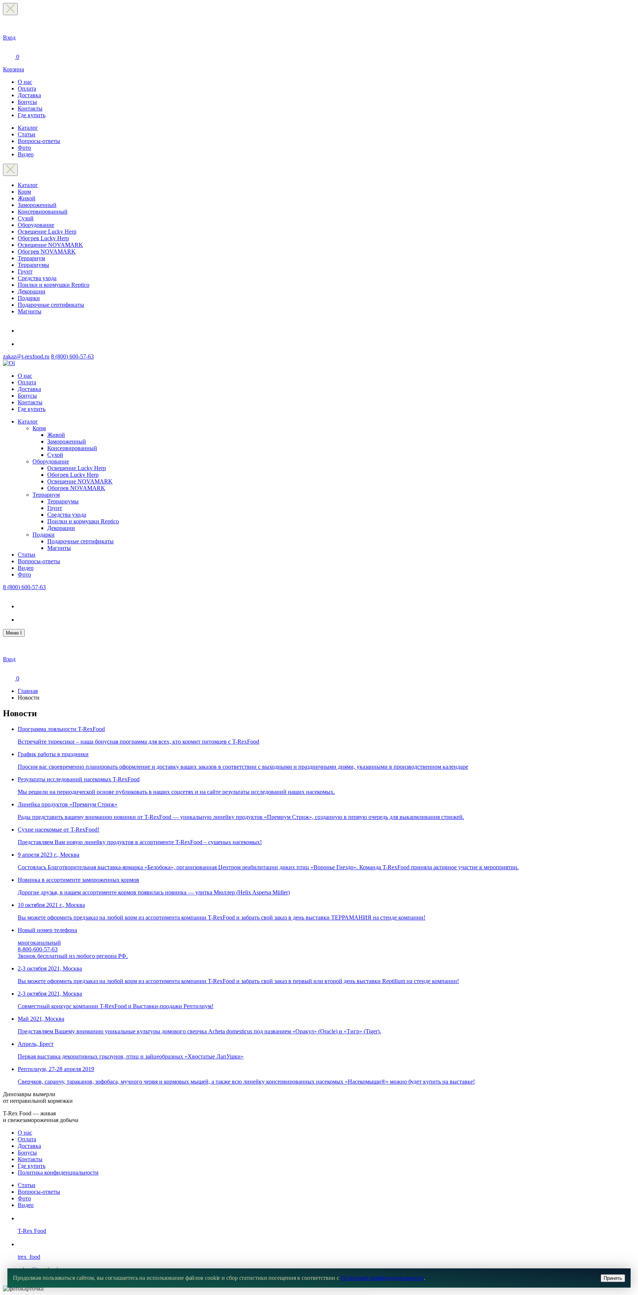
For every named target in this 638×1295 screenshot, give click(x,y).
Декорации (31, 291)
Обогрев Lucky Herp (43, 238)
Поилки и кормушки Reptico (53, 285)
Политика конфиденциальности (58, 1172)
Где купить (31, 115)
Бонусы (27, 102)
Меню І (14, 633)
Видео (26, 154)
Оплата (27, 88)
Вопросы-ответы (39, 141)
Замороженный (37, 205)
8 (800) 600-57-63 (72, 356)
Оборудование (36, 225)
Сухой (26, 218)
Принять (613, 1278)
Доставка (29, 95)
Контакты (30, 108)
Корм (24, 191)
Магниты (29, 311)
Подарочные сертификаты (51, 305)
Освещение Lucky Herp (47, 231)
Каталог (28, 128)
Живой (26, 198)
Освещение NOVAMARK (50, 245)
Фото (24, 148)
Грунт (25, 271)
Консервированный (43, 211)
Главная (28, 691)
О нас (25, 82)
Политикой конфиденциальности (382, 1278)
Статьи (26, 134)
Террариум (31, 258)
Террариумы (33, 265)
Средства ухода (37, 278)
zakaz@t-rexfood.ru (26, 356)
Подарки (29, 298)
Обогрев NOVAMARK (47, 251)
